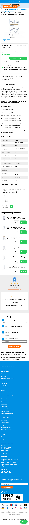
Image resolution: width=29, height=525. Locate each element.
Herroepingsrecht (5, 374)
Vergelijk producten (6, 411)
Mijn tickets (4, 406)
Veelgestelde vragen (6, 392)
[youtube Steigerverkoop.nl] (10, 472)
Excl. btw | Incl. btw (1, 7)
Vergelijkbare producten (15, 78)
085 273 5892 (4, 450)
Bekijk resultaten (14, 346)
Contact (3, 388)
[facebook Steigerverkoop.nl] (2, 472)
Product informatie (7, 76)
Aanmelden (7, 487)
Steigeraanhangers (6, 427)
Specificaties (6, 80)
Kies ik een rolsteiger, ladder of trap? (10, 461)
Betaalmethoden (5, 369)
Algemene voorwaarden (7, 378)
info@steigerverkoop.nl (7, 453)
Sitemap (3, 390)
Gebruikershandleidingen (7, 395)
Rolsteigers (4, 420)
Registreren (4, 401)
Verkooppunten (5, 371)
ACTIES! (3, 439)
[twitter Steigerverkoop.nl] (7, 472)
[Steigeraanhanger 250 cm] (6, 200)
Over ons (3, 385)
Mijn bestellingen (5, 404)
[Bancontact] (8, 506)
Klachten (3, 376)
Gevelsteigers (4, 437)
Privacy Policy (4, 383)
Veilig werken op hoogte (7, 466)
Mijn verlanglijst (5, 409)
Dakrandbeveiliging (6, 429)
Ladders (3, 432)
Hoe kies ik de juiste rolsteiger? (9, 462)
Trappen (3, 434)
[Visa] (3, 508)
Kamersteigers (5, 422)
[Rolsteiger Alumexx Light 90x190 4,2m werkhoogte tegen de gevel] (4, 196)
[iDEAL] (3, 506)
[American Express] (8, 508)
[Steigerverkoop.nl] (14, 5)
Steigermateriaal (5, 425)
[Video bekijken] (8, 41)
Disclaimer (4, 381)
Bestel (24, 222)
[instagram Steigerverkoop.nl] (5, 472)
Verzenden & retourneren (7, 366)
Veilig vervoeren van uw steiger (9, 464)
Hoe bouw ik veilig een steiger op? (10, 459)
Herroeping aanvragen (7, 413)
